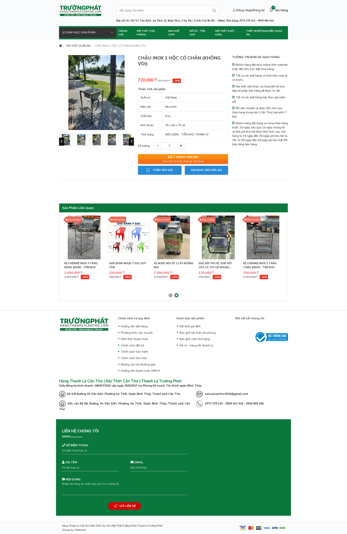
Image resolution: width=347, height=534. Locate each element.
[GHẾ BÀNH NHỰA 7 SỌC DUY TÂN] (129, 237)
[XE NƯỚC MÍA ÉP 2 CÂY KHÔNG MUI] (174, 237)
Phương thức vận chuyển (137, 333)
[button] (170, 295)
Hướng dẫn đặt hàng (134, 326)
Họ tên (71, 462)
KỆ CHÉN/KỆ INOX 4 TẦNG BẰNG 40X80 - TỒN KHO (81, 265)
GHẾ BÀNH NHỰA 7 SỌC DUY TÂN (127, 265)
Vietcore (80, 530)
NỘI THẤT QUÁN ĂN (78, 46)
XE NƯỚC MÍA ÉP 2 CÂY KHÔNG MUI (173, 265)
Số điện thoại (76, 445)
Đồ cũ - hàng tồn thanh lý (196, 345)
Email (138, 462)
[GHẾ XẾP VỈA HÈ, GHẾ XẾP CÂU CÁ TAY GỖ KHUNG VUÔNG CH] (218, 237)
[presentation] (61, 142)
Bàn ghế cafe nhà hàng (195, 339)
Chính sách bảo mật (134, 358)
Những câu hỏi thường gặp (138, 364)
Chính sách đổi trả (132, 345)
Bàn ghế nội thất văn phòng (198, 333)
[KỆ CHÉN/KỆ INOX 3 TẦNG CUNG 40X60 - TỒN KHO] (263, 237)
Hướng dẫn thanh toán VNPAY (140, 371)
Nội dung (73, 479)
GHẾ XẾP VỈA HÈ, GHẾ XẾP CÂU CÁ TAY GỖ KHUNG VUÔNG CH (215, 265)
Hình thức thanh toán (134, 339)
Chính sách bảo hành (134, 352)
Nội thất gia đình (190, 326)
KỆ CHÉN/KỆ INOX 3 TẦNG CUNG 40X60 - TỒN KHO (260, 265)
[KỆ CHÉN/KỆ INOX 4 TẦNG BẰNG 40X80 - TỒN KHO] (84, 237)
